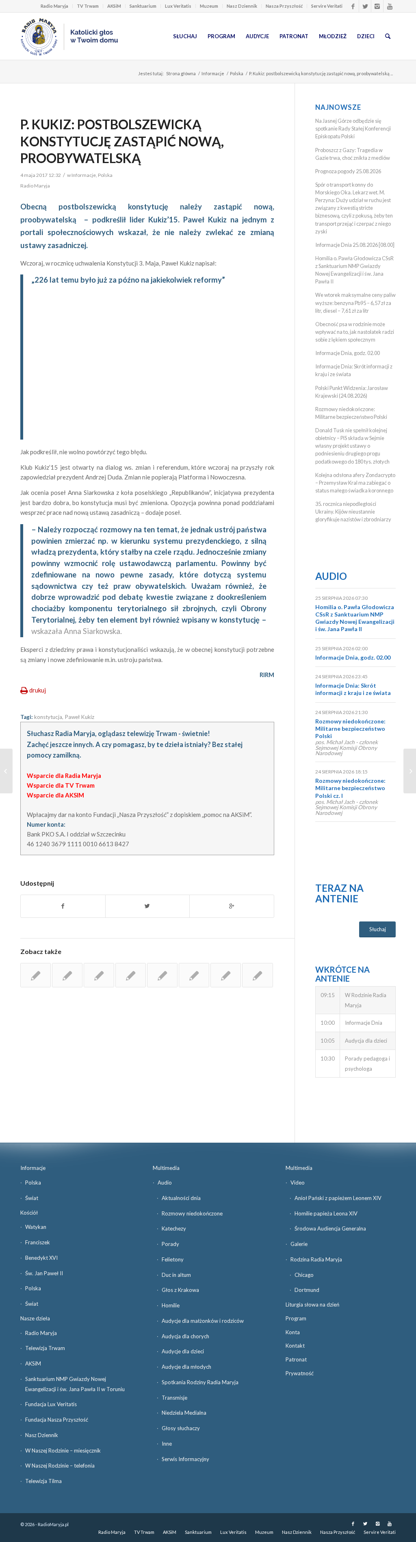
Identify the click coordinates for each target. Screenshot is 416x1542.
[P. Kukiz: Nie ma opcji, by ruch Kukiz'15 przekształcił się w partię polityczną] (130, 975)
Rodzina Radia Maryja (316, 1259)
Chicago (304, 1275)
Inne (167, 1443)
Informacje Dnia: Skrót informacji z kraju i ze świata (353, 689)
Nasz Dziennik (242, 6)
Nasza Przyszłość (284, 6)
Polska (236, 73)
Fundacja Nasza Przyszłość (56, 1419)
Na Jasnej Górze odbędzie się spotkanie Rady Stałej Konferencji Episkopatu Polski (353, 128)
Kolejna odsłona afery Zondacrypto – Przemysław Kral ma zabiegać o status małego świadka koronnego (355, 483)
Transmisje (174, 1397)
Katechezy (174, 1228)
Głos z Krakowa (180, 1290)
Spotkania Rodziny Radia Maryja (200, 1382)
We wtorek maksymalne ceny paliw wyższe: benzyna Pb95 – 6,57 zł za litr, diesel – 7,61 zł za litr (355, 303)
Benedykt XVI (41, 1258)
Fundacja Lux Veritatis (51, 1404)
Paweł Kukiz (79, 717)
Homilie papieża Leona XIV (326, 1213)
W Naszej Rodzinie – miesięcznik (63, 1450)
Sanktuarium (143, 6)
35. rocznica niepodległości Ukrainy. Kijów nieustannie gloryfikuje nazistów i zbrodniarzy (353, 512)
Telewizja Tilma (43, 1481)
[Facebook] (353, 6)
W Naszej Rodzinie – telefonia (60, 1465)
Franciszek (37, 1242)
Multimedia (166, 1168)
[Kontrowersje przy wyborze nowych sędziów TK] (67, 975)
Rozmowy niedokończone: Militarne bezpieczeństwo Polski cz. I (350, 788)
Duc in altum (176, 1275)
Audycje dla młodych (186, 1366)
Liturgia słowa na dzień (312, 1304)
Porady (170, 1244)
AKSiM (114, 6)
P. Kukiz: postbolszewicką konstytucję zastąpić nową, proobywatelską (122, 141)
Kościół (29, 1212)
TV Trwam (88, 6)
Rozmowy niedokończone (192, 1213)
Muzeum (209, 6)
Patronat (296, 1359)
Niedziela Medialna (184, 1412)
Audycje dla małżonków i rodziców (203, 1321)
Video (297, 1182)
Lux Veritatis (178, 6)
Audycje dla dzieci (183, 1351)
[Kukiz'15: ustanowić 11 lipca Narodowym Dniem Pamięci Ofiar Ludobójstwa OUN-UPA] (257, 975)
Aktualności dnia (181, 1198)
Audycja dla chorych (185, 1336)
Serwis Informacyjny (185, 1459)
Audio (331, 576)
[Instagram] (377, 6)
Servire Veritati (326, 6)
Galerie (299, 1244)
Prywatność (300, 1373)
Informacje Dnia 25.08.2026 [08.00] (354, 245)
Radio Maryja (54, 6)
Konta (293, 1332)
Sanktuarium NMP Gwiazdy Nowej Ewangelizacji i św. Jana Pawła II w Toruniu (75, 1384)
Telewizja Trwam (45, 1348)
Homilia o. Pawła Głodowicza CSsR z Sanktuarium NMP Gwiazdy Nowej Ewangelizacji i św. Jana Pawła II (354, 618)
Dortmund (307, 1290)
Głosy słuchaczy (181, 1428)
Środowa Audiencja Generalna (330, 1228)
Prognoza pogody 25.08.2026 (348, 171)
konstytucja (48, 717)
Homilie (171, 1305)
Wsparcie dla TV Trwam (61, 785)
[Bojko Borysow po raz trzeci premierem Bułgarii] (6, 771)
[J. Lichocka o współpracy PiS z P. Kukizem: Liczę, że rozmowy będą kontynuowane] (99, 975)
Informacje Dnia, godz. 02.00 (347, 353)
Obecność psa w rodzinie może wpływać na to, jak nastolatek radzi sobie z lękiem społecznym (354, 332)
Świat (31, 1198)
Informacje (213, 73)
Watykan (35, 1227)
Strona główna (181, 73)
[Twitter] (365, 6)
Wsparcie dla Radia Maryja (64, 775)
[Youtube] (390, 6)
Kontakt (295, 1345)
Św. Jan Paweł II (44, 1273)
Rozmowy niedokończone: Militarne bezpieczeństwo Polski (350, 728)
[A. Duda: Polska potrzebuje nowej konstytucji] (162, 975)
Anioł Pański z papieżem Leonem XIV (338, 1198)
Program (296, 1318)
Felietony (173, 1259)
